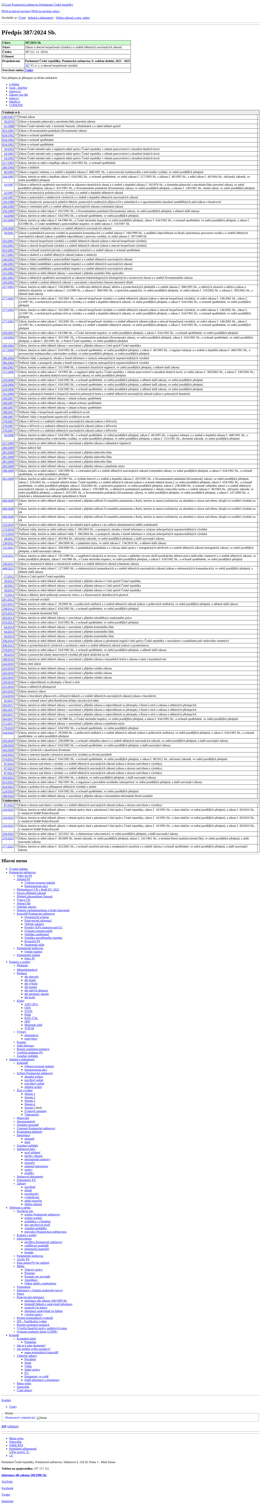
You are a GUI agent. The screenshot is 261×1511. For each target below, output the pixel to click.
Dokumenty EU (26, 1180)
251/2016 (8, 686)
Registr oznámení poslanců (33, 1049)
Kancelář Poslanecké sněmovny (36, 913)
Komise (21, 1042)
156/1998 (8, 202)
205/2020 (8, 740)
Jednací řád (23, 903)
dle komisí (30, 987)
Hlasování (23, 1118)
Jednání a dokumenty (40, 17)
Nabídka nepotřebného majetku (43, 937)
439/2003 (8, 333)
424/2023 (8, 786)
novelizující (31, 1193)
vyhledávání (31, 1197)
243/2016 (8, 668)
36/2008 (9, 435)
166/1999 (8, 206)
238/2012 (8, 608)
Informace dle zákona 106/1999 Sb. (24, 1475)
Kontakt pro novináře (37, 1276)
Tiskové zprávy (33, 1269)
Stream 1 (29, 1093)
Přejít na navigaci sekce (45, 11)
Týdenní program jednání (39, 882)
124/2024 (8, 791)
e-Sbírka (14, 84)
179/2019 (8, 728)
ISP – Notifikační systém (32, 1321)
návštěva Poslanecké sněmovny (43, 1242)
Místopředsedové (27, 969)
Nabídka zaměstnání (36, 934)
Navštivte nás (25, 1211)
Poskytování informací (38, 920)
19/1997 (9, 184)
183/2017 (8, 705)
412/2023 (8, 782)
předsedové (31, 1035)
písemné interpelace (36, 1166)
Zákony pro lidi (18, 94)
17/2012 (9, 576)
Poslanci (22, 973)
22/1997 (9, 192)
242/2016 (8, 663)
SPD (27, 1021)
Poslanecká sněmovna (22, 872)
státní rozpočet (33, 1200)
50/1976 (9, 121)
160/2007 (8, 398)
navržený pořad (33, 1080)
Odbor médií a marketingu (40, 1283)
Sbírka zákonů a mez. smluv (73, 17)
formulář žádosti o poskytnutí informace (48, 1304)
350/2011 (8, 563)
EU (26, 1373)
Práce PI (29, 958)
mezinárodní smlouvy (37, 1159)
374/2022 (8, 759)
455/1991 (8, 130)
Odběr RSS (16, 1445)
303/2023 (8, 777)
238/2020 (8, 745)
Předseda (22, 965)
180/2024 (8, 796)
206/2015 (8, 645)
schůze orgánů (33, 1218)
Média (20, 1266)
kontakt (28, 1252)
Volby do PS (24, 875)
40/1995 (9, 172)
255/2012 (8, 613)
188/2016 (8, 659)
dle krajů (29, 997)
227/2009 (8, 443)
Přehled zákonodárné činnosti (34, 896)
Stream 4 (29, 1104)
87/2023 (9, 763)
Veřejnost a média (20, 1207)
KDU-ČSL (31, 1018)
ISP (4, 1426)
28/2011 (9, 538)
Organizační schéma (36, 917)
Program (29, 1273)
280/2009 (8, 447)
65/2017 (9, 700)
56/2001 (9, 233)
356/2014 (8, 640)
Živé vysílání (24, 1090)
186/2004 (8, 345)
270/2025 (8, 838)
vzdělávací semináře (36, 1245)
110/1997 (8, 197)
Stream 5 (29, 1107)
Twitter (6, 1494)
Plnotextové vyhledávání (20, 1417)
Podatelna (30, 1342)
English (6, 1400)
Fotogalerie (23, 1286)
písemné (29, 1138)
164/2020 (8, 732)
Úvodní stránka (18, 868)
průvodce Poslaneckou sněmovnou (45, 1231)
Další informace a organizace (41, 1380)
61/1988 (9, 126)
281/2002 (8, 277)
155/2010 (8, 524)
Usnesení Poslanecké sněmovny (36, 1128)
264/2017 (8, 719)
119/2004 (8, 337)
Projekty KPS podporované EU (43, 927)
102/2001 (8, 241)
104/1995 (8, 176)
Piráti (27, 1014)
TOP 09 (29, 1028)
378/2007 (8, 421)
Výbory (21, 1031)
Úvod (22, 17)
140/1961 (8, 117)
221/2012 (8, 604)
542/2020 (8, 750)
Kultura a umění (26, 1235)
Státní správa (32, 1369)
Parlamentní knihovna (30, 948)
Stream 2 (29, 1097)
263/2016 (8, 691)
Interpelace (23, 1135)
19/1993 (9, 149)
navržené (29, 1187)
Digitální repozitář (28, 1125)
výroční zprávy (33, 1314)
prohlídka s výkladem (37, 1221)
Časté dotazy (24, 1390)
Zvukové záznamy (35, 1111)
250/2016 (8, 682)
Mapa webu (24, 1383)
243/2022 (8, 754)
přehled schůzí (33, 1087)
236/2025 (8, 833)
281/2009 (8, 452)
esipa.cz (14, 98)
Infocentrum (24, 1238)
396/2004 (8, 358)
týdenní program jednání (39, 1066)
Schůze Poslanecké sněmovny (35, 1073)
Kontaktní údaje (26, 1338)
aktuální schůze (33, 1076)
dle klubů (30, 980)
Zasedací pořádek (27, 1056)
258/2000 (8, 228)
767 (27, 65)
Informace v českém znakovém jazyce (40, 1290)
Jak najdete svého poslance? (34, 1349)
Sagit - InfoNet (18, 87)
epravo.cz (15, 91)
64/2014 (9, 627)
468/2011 (8, 568)
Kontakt (14, 1335)
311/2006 (8, 393)
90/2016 (9, 654)
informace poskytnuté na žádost (43, 1311)
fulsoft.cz (14, 101)
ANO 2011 (31, 1004)
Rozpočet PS (32, 941)
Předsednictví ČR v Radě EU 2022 (38, 889)
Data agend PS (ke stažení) (33, 1262)
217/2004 (8, 350)
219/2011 (8, 555)
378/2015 (8, 650)
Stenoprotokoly (26, 1121)
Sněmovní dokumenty (30, 1176)
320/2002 (8, 282)
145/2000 (8, 220)
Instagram (7, 1501)
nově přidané (32, 1152)
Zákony (21, 1183)
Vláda (28, 1366)
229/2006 (8, 380)
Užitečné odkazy (27, 1355)
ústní (27, 1142)
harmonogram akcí (35, 1069)
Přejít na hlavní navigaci (16, 11)
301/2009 (8, 478)
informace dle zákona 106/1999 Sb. (45, 1300)
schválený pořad (34, 1083)
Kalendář (22, 1062)
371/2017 (8, 723)
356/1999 (8, 211)
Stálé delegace (25, 1045)
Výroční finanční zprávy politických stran (42, 1328)
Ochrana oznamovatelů (38, 931)
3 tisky (29, 70)
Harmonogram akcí (36, 886)
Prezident (30, 1359)
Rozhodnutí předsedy (30, 1131)
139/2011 (8, 543)
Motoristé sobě (33, 1025)
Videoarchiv (31, 1114)
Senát (27, 1362)
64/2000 (9, 215)
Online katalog (33, 951)
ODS (27, 1007)
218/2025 (8, 809)
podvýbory (31, 1038)
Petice (20, 1293)
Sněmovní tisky (26, 1149)
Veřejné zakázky (34, 924)
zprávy (28, 1169)
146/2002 (8, 259)
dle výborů (30, 983)
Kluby (20, 1000)
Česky (13, 1406)
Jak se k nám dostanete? (31, 1345)
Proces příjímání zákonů (31, 893)
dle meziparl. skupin (36, 994)
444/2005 (8, 367)
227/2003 (8, 287)
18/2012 (9, 581)
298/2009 (8, 470)
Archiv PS (23, 1259)
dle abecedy (31, 976)
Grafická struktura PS (30, 1052)
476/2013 (8, 622)
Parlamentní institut (28, 955)
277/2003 (8, 298)
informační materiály (36, 1249)
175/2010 (8, 529)
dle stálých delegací (36, 990)
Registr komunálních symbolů (35, 1318)
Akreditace (31, 1280)
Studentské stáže (34, 944)
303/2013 (8, 617)
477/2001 (8, 254)
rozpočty (29, 1162)
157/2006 (8, 372)
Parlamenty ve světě (36, 1376)
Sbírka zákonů (33, 1204)
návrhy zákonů (33, 1156)
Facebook (7, 1488)
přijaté (28, 1190)
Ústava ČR (23, 900)
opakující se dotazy (36, 1307)
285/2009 (8, 466)
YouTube (7, 1481)
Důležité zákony (26, 906)
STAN (28, 1011)
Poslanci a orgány (20, 962)
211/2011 (8, 547)
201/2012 (8, 599)
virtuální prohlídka (35, 1228)
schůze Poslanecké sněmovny (42, 1214)
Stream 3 (29, 1100)
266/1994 (8, 167)
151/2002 (8, 273)
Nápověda (23, 1386)
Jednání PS (23, 879)
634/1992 (8, 135)
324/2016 (8, 696)
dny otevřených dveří (37, 1224)
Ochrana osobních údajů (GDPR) (37, 1331)
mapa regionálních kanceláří (41, 1352)
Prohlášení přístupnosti (22, 1448)
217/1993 (8, 162)
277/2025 (8, 846)
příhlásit (13, 1426)
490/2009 (8, 500)
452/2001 (8, 250)
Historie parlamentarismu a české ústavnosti (43, 910)
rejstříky (29, 1173)
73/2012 (9, 594)
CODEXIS (16, 105)
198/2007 (8, 412)
